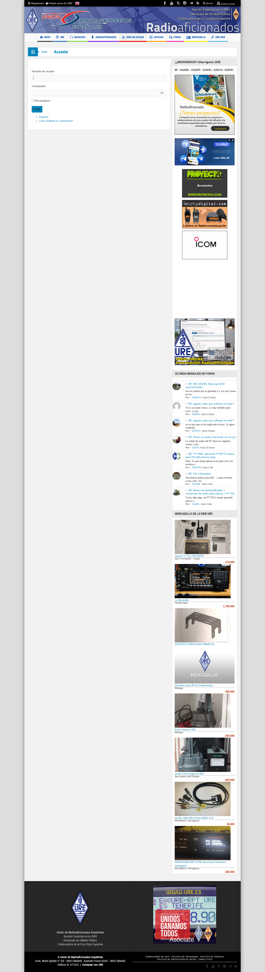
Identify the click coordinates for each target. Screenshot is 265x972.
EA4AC (196, 504)
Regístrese (38, 3)
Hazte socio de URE (60, 3)
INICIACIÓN (79, 37)
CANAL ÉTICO (205, 959)
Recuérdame (42, 100)
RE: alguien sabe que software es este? (211, 403)
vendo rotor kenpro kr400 (189, 773)
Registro (43, 116)
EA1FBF (196, 484)
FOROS (177, 37)
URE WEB (220, 37)
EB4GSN (196, 467)
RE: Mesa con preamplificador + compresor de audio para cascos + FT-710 (210, 492)
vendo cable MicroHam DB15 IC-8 (194, 817)
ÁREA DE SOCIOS (135, 37)
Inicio (44, 52)
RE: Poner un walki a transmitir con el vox (212, 437)
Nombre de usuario (43, 71)
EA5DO (196, 414)
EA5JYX (196, 431)
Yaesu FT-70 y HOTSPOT (189, 555)
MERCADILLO (199, 37)
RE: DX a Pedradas (199, 473)
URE (62, 37)
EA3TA (195, 447)
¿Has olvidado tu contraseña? (56, 120)
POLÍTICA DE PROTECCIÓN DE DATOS (176, 959)
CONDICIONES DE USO (157, 956)
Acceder (37, 109)
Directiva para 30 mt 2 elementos (194, 685)
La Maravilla (182, 600)
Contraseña (38, 86)
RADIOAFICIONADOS (106, 37)
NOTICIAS (159, 37)
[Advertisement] (205, 290)
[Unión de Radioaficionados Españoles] (132, 19)
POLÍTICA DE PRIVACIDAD (184, 956)
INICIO (47, 37)
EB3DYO (196, 397)
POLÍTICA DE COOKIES (212, 956)
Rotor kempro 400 (185, 729)
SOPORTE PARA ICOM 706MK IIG (194, 644)
